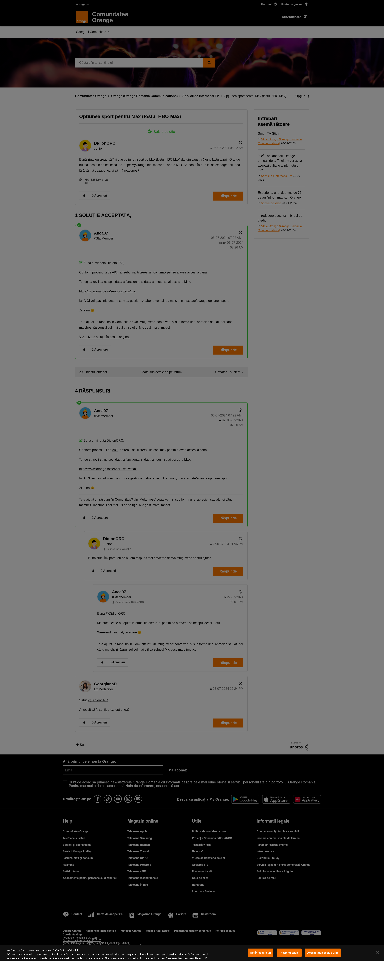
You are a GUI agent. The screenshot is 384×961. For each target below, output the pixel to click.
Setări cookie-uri (260, 952)
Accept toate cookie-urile (322, 952)
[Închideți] (377, 952)
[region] (192, 953)
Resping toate (289, 952)
